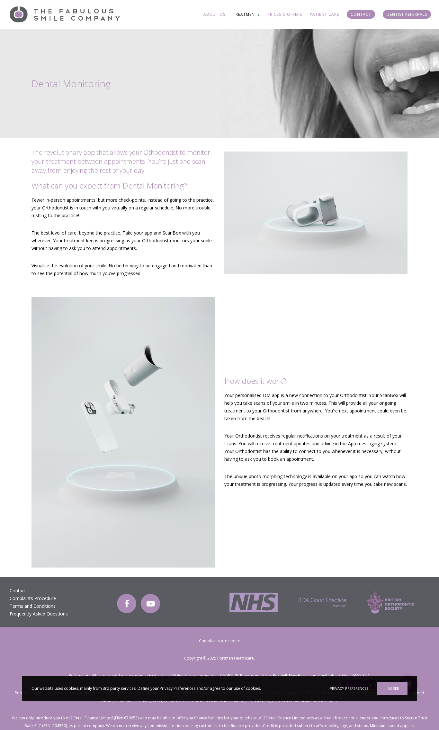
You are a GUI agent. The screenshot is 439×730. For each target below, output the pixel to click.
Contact (18, 590)
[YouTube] (150, 603)
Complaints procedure (219, 640)
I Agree (392, 688)
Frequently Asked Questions (39, 614)
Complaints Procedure (33, 598)
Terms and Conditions (33, 606)
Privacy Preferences (349, 688)
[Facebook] (126, 603)
